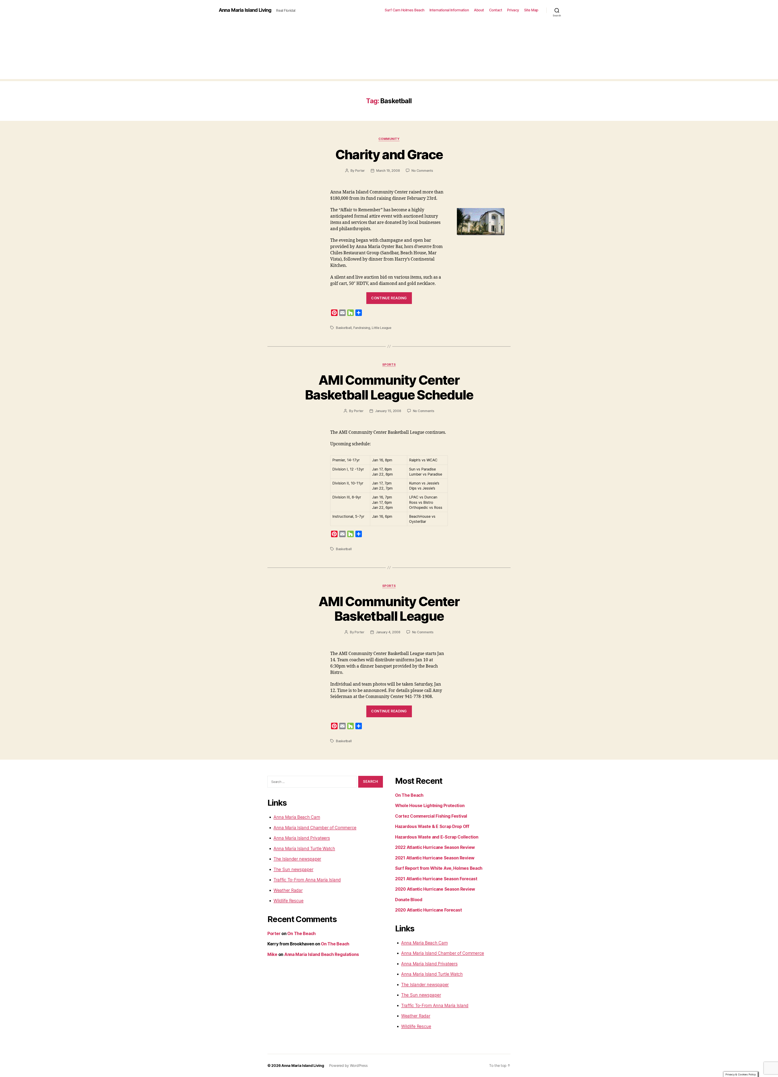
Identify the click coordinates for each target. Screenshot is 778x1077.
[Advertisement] (389, 50)
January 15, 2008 (388, 411)
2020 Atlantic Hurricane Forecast (428, 910)
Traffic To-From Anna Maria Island (307, 879)
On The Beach (301, 933)
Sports (389, 364)
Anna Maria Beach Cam (297, 817)
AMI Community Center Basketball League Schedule (389, 387)
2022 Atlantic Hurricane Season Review (435, 847)
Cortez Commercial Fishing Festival (431, 816)
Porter (360, 171)
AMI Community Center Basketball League (389, 609)
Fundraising (361, 328)
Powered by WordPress (348, 1065)
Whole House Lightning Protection (429, 805)
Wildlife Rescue (289, 900)
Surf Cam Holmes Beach (404, 10)
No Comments (422, 171)
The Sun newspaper (293, 869)
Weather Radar (288, 890)
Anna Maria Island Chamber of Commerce (315, 827)
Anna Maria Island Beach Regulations (321, 954)
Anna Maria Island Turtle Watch (304, 848)
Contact (495, 10)
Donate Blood (408, 899)
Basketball (344, 328)
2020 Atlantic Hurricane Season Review (435, 889)
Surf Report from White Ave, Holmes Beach (438, 868)
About (479, 10)
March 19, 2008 (388, 171)
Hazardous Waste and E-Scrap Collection (436, 837)
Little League (381, 328)
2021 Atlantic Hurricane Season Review (434, 857)
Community (389, 139)
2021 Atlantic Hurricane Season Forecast (436, 878)
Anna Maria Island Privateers (302, 838)
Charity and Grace (389, 154)
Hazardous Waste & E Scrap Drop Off (432, 826)
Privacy (513, 10)
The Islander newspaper (297, 858)
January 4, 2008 (388, 632)
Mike (272, 954)
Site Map (531, 10)
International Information (449, 10)
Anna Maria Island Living (245, 10)
